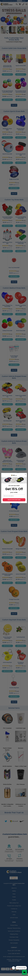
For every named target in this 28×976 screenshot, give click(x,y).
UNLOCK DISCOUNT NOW (14, 499)
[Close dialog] (25, 474)
